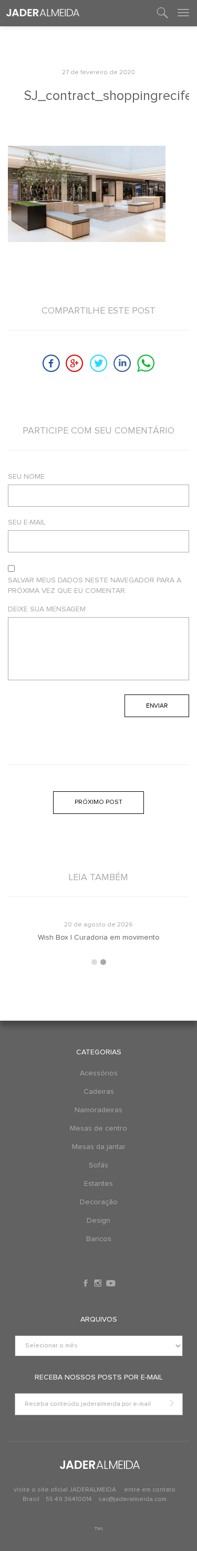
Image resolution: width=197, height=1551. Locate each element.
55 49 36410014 (70, 1499)
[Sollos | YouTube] (111, 1283)
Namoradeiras (98, 1110)
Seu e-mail (27, 522)
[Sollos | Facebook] (86, 1283)
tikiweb (98, 1528)
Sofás (98, 1165)
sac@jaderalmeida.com (132, 1499)
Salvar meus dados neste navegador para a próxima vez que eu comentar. (94, 586)
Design (98, 1220)
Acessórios (99, 1073)
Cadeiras (99, 1091)
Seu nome (26, 476)
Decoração (99, 1202)
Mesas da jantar (99, 1147)
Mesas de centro (98, 1128)
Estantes (98, 1183)
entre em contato (149, 1490)
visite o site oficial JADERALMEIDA (65, 1490)
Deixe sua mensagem (47, 609)
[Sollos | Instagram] (98, 1283)
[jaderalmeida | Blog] (43, 13)
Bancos (98, 1239)
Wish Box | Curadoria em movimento (71, 937)
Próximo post (98, 802)
